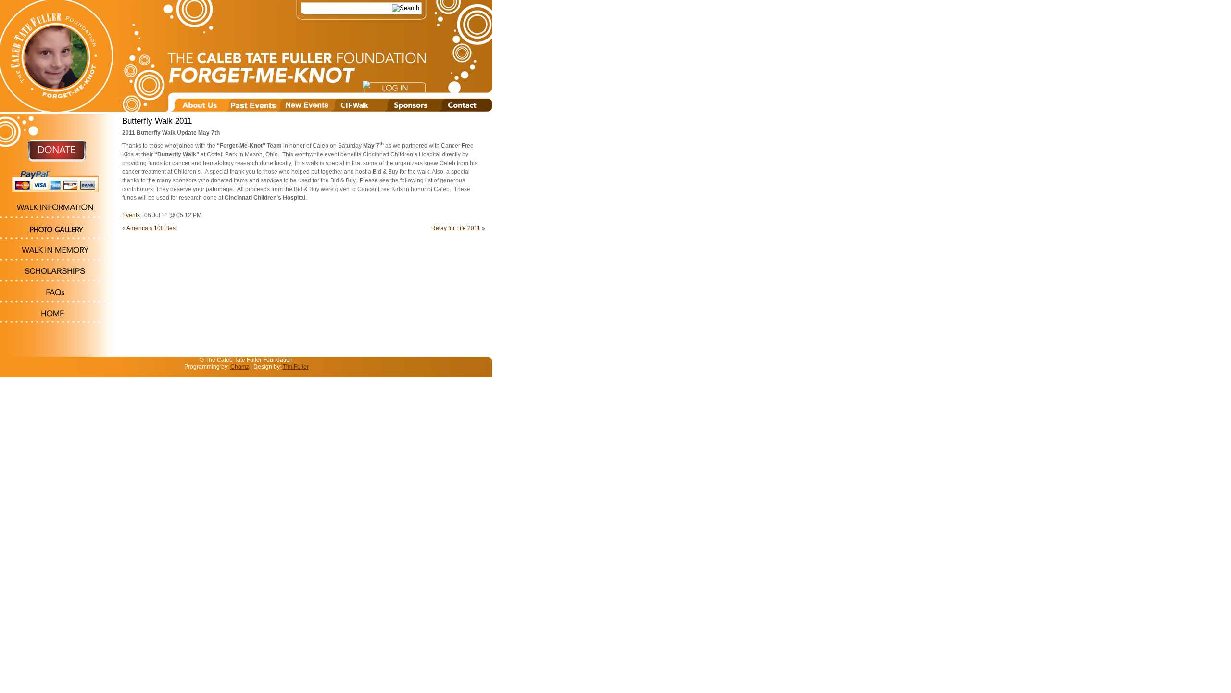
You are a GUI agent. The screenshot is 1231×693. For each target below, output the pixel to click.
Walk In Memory (57, 251)
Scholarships (57, 272)
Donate (57, 155)
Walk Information (57, 208)
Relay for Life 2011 (455, 228)
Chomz (239, 366)
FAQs (57, 293)
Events (131, 215)
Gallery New (57, 230)
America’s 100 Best (151, 228)
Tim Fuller (296, 366)
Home (57, 313)
